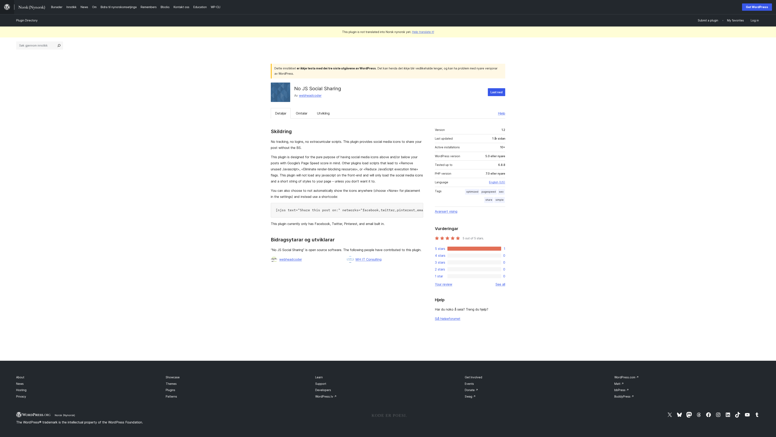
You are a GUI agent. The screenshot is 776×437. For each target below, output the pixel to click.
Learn (319, 377)
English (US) (497, 182)
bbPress (621, 390)
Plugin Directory (27, 20)
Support (320, 383)
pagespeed (489, 191)
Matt (619, 383)
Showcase (173, 377)
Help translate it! (423, 32)
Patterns (171, 396)
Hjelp (501, 113)
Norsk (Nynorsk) (65, 415)
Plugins (170, 390)
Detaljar (280, 113)
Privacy (21, 396)
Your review (443, 284)
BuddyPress (624, 396)
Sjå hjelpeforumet (447, 319)
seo (501, 191)
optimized (472, 191)
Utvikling (323, 113)
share (488, 199)
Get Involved (473, 377)
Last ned (496, 92)
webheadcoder (310, 95)
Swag (470, 396)
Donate (471, 390)
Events (469, 383)
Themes (171, 383)
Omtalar (301, 113)
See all (500, 284)
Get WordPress (757, 7)
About (20, 377)
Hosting (21, 390)
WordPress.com (626, 377)
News (20, 383)
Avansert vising (446, 211)
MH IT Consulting (368, 259)
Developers (323, 390)
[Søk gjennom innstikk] (59, 45)
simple (500, 199)
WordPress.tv (326, 396)
